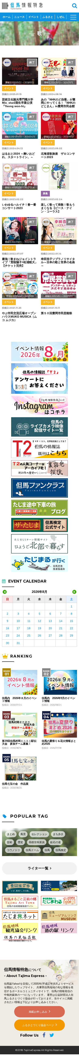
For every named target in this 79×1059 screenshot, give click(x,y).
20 (50, 628)
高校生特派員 (37, 842)
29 (71, 635)
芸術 (9, 842)
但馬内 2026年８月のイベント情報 (19, 699)
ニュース (19, 16)
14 (60, 621)
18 (28, 628)
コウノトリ (13, 850)
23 (7, 635)
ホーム (7, 16)
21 (60, 628)
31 (18, 643)
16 (7, 628)
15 (71, 621)
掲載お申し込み (38, 1011)
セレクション (39, 834)
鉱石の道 (55, 842)
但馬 (47, 850)
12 (39, 621)
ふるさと (48, 16)
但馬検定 (61, 850)
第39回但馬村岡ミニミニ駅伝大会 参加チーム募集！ (19, 742)
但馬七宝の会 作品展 (15, 783)
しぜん (61, 16)
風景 (23, 834)
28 (60, 635)
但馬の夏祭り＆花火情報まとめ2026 (59, 742)
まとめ (11, 834)
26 (39, 635)
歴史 (20, 842)
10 (18, 621)
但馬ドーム (32, 850)
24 (18, 635)
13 (50, 621)
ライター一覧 (38, 868)
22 (71, 628)
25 (28, 635)
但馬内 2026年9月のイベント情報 (58, 699)
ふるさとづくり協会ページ (38, 1025)
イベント (33, 16)
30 (7, 643)
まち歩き (58, 834)
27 (50, 635)
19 (39, 628)
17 (18, 628)
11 (28, 621)
